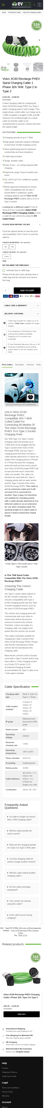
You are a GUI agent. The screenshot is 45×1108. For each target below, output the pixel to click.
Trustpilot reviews (23, 1052)
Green (6, 256)
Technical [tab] (30, 365)
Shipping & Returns (9, 1072)
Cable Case (19, 323)
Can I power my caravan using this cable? (19, 902)
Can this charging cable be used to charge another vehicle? (21, 860)
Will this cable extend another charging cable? (21, 874)
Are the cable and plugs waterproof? (18, 888)
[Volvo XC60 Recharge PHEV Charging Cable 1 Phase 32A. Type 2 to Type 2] (22, 971)
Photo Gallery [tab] (7, 365)
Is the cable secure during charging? (19, 916)
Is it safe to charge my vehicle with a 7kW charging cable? (21, 818)
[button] (39, 5)
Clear (4, 261)
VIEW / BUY (22, 1014)
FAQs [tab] (38, 365)
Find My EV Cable (14, 12)
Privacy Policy (7, 1092)
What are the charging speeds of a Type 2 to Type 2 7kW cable (21, 846)
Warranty (5, 1096)
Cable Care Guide (9, 1076)
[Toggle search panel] (34, 5)
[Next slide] (39, 40)
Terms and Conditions (10, 1088)
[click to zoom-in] (21, 40)
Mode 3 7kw (22, 935)
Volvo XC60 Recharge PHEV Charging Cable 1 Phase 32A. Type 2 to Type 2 (22, 996)
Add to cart (27, 290)
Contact (5, 1068)
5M (5, 247)
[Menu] (5, 5)
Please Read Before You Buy (16, 224)
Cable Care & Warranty (15, 305)
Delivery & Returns (13, 314)
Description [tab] (19, 365)
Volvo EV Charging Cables (32, 12)
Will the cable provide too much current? (19, 832)
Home (4, 12)
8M (12, 247)
